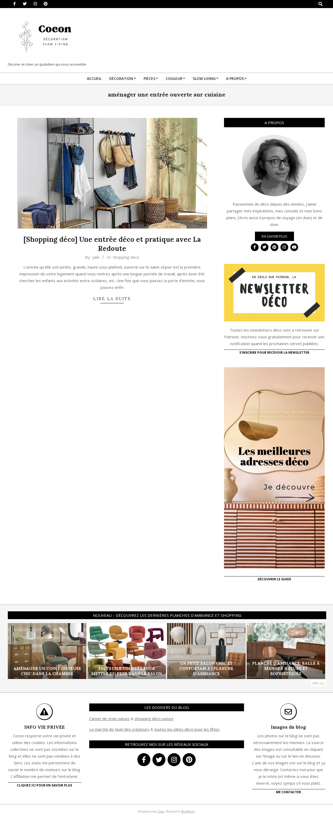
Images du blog (288, 727)
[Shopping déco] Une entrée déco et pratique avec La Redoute (112, 244)
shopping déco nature (154, 718)
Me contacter (288, 792)
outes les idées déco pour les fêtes (188, 729)
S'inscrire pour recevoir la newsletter (274, 352)
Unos (161, 811)
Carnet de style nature (109, 718)
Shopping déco (126, 257)
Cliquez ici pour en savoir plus (44, 785)
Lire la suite (112, 298)
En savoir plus (274, 236)
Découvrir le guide (274, 579)
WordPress (188, 811)
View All (318, 683)
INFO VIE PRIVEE (44, 727)
